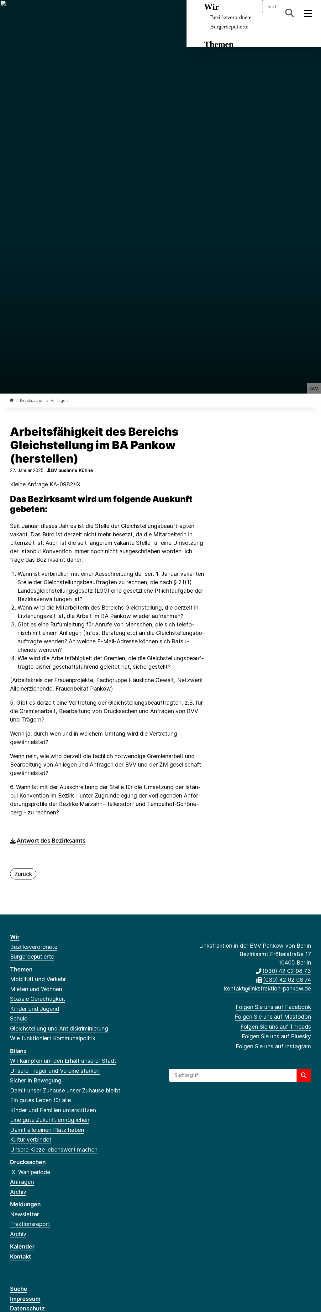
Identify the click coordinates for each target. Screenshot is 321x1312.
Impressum (25, 1298)
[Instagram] (54, 13)
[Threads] (34, 13)
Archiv (18, 1191)
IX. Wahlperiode (30, 1172)
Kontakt (20, 1256)
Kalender (22, 1246)
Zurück (23, 874)
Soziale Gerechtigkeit (37, 998)
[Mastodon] (23, 13)
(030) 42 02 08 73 (286, 971)
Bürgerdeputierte (229, 26)
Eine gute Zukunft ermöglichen (49, 1120)
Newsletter (24, 1214)
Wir (14, 937)
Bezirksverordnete (33, 947)
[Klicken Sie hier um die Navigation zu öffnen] (308, 13)
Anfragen (59, 400)
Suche (18, 1288)
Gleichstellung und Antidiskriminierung (59, 1028)
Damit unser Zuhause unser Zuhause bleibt (65, 1090)
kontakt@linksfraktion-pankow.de (267, 988)
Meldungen (25, 1204)
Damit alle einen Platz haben (47, 1130)
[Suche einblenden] (289, 13)
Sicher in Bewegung (35, 1080)
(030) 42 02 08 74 (287, 979)
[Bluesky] (44, 13)
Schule (18, 1018)
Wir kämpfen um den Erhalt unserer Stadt (63, 1060)
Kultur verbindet (30, 1139)
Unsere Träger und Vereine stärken (55, 1070)
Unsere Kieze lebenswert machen (53, 1149)
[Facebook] (13, 13)
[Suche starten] (304, 1075)
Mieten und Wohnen (36, 989)
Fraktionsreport (30, 1224)
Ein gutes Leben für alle (40, 1100)
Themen (219, 44)
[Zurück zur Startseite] (12, 400)
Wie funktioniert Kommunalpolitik (52, 1038)
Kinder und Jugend (34, 1009)
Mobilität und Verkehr (38, 979)
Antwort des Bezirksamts (51, 840)
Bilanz (18, 1051)
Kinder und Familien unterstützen (53, 1110)
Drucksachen (32, 400)
